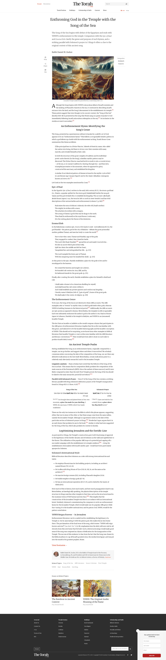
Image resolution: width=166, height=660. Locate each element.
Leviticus (60, 629)
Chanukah (87, 640)
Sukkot (86, 629)
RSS (35, 636)
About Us (36, 623)
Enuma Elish (66, 567)
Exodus (60, 626)
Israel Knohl (89, 604)
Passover (121, 64)
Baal (59, 567)
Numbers (61, 633)
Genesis (60, 623)
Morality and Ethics (115, 629)
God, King (75, 567)
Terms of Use (38, 633)
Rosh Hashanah (88, 623)
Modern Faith (113, 626)
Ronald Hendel (59, 604)
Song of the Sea (68, 563)
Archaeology (113, 633)
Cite (45, 72)
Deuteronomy (62, 636)
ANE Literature (79, 563)
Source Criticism (91, 563)
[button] (61, 11)
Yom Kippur (87, 626)
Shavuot (86, 636)
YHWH (54, 567)
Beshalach (121, 61)
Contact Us (37, 626)
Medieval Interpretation (116, 636)
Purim (85, 643)
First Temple (102, 563)
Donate (37, 649)
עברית (35, 629)
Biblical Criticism (114, 623)
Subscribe (152, 655)
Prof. (53, 604)
